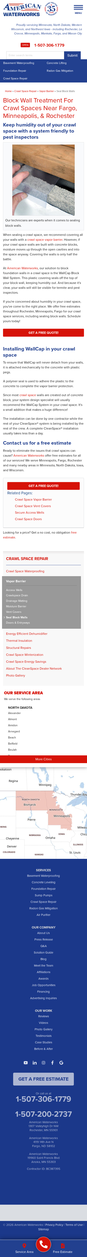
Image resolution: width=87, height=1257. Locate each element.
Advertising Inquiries (43, 998)
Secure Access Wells (29, 512)
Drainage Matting (16, 601)
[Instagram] (43, 1062)
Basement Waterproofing (18, 63)
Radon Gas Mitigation (60, 71)
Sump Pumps (43, 895)
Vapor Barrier (16, 581)
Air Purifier (43, 915)
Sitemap (43, 1229)
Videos (43, 1023)
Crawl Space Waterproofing (25, 571)
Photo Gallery (15, 675)
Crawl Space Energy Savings (26, 662)
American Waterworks (22, 268)
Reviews (43, 1016)
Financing (43, 991)
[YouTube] (25, 1062)
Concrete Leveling (43, 882)
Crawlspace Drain (17, 595)
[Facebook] (52, 1062)
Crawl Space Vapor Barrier (33, 499)
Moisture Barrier (16, 606)
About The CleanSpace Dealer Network (34, 668)
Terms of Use (74, 1225)
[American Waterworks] (43, 1244)
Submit (72, 55)
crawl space (27, 395)
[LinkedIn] (34, 1062)
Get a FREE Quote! (43, 332)
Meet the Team (43, 965)
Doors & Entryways (18, 623)
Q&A (43, 946)
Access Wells (14, 590)
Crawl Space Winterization (24, 655)
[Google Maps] (61, 1062)
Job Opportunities (43, 985)
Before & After (43, 1049)
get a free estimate (43, 1079)
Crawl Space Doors (28, 519)
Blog (43, 959)
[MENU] (78, 7)
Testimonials (44, 1036)
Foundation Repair (14, 71)
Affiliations (43, 972)
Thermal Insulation (19, 641)
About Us (43, 933)
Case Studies (43, 1042)
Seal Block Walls (17, 617)
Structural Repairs (18, 648)
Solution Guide (43, 952)
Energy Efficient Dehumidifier (26, 634)
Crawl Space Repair (15, 78)
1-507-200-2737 (43, 1114)
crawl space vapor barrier (44, 239)
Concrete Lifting (57, 63)
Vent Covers (13, 612)
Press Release (43, 939)
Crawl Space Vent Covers (33, 506)
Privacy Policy (54, 1225)
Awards (43, 978)
